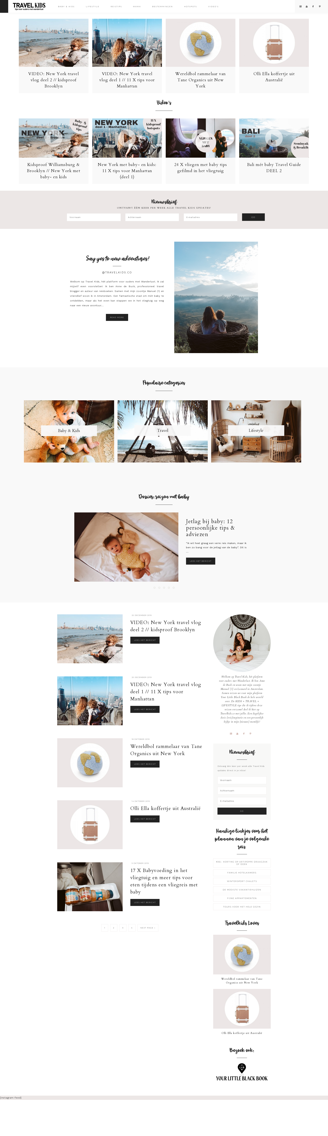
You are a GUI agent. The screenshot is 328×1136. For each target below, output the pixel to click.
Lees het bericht (221, 561)
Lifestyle (256, 430)
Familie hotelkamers (241, 873)
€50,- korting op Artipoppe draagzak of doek (242, 863)
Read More (117, 317)
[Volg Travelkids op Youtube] (238, 733)
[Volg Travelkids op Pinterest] (251, 733)
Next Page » (147, 928)
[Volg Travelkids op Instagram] (232, 733)
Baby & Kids (69, 431)
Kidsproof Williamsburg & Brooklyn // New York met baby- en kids (53, 171)
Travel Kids (32, 6)
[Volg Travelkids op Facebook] (245, 733)
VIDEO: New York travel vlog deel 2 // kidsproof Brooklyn (53, 80)
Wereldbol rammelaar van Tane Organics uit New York (200, 80)
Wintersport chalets (242, 881)
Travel (162, 430)
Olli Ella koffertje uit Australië (165, 808)
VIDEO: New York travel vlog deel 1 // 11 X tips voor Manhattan (127, 80)
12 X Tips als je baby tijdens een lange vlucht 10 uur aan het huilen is (237, 528)
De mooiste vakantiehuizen (242, 890)
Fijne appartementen (242, 898)
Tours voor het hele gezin (242, 907)
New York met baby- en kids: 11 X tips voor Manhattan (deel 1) (127, 171)
